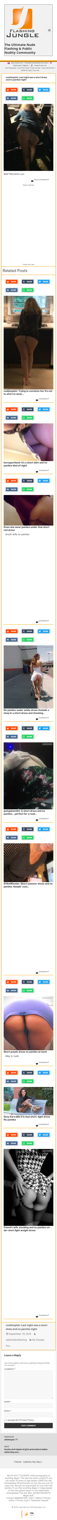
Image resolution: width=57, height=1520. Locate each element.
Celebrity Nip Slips (32, 1462)
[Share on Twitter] (43, 90)
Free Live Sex (36, 68)
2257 (31, 1498)
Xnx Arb (36, 70)
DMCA (39, 1498)
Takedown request (39, 1500)
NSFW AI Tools (26, 70)
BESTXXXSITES (17, 63)
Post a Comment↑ (41, 179)
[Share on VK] (11, 98)
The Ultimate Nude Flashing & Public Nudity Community (20, 48)
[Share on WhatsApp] (27, 98)
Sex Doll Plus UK (48, 68)
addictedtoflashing (16, 1339)
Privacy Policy (26, 1420)
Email (8, 1411)
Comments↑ (44, 399)
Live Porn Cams (23, 68)
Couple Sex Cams (28, 264)
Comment (10, 1369)
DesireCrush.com (40, 65)
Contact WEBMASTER (16, 1498)
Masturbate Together (20, 65)
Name (7, 1401)
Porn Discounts (10, 68)
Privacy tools (22, 1500)
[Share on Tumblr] (27, 90)
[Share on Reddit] (11, 90)
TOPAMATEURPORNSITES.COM (36, 63)
